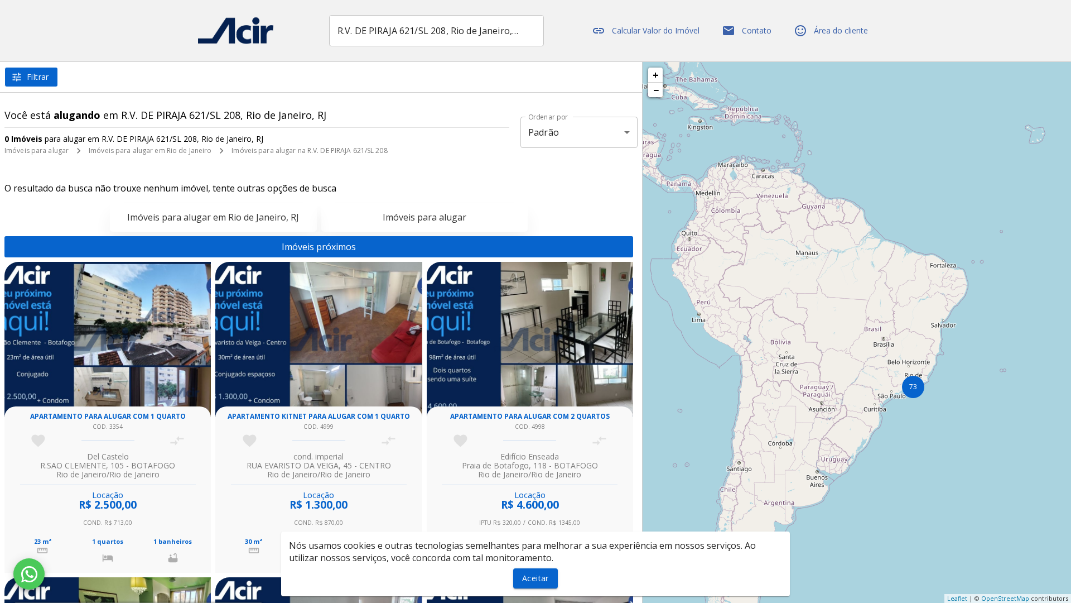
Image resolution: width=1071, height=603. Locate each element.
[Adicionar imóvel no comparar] (177, 440)
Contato (756, 30)
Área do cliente (841, 30)
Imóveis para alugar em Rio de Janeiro (150, 150)
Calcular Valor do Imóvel (655, 30)
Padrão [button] (543, 132)
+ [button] (656, 75)
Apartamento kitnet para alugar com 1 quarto (319, 416)
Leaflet (957, 598)
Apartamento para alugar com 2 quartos (530, 416)
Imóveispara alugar (424, 217)
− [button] (656, 90)
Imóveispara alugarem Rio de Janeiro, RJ (213, 217)
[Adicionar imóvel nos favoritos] (38, 440)
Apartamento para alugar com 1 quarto (108, 416)
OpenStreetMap (1005, 598)
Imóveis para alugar (36, 150)
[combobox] (436, 30)
